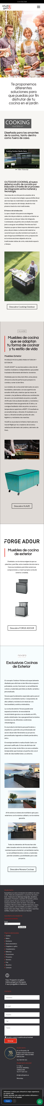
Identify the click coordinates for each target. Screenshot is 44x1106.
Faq (7, 962)
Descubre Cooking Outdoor (22, 307)
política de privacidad (26, 1037)
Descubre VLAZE (22, 506)
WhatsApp (20, 1078)
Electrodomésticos (11, 944)
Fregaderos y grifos (11, 946)
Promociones (10, 954)
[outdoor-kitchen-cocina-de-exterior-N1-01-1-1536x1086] (22, 787)
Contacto (8, 967)
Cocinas (8, 936)
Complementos (10, 949)
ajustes (19, 1097)
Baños (8, 938)
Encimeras (9, 941)
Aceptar (8, 1101)
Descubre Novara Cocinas (22, 869)
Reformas (9, 951)
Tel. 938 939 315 (22, 1060)
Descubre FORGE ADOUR (22, 628)
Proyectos (9, 957)
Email (6, 921)
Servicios (8, 959)
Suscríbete (22, 927)
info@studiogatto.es (23, 1075)
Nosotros (8, 965)
